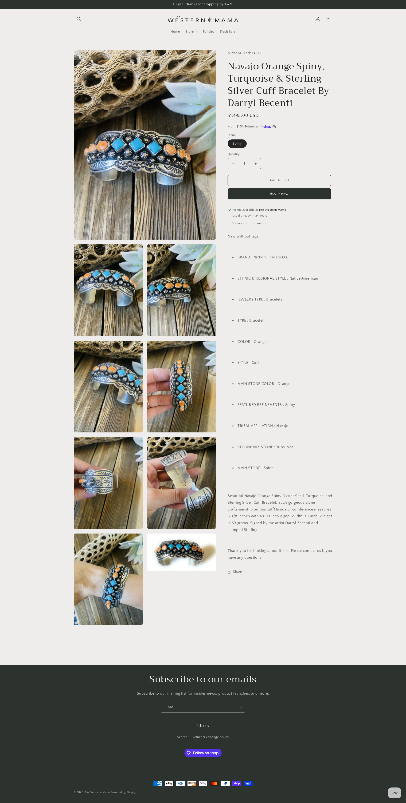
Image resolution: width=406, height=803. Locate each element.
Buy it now (279, 194)
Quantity (234, 154)
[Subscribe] (240, 707)
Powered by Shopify (123, 792)
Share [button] (237, 572)
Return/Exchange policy (210, 737)
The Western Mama (97, 792)
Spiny (237, 144)
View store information (250, 223)
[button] (79, 19)
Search (182, 737)
